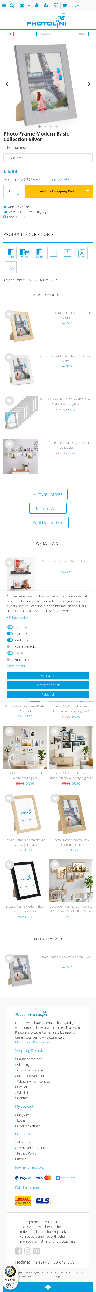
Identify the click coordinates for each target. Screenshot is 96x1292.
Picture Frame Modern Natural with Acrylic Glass (25, 842)
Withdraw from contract (34, 1081)
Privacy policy (18, 617)
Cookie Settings (28, 1126)
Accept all (48, 675)
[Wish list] (56, 5)
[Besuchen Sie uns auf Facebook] (19, 1252)
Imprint (22, 1159)
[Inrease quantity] (18, 188)
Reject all (48, 694)
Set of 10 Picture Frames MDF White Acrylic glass (25, 775)
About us (23, 1142)
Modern (82, 33)
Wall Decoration (48, 522)
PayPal (19, 653)
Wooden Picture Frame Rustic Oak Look (25, 708)
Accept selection (48, 685)
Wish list (9, 318)
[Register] (47, 5)
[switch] (10, 1285)
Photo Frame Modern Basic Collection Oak (70, 842)
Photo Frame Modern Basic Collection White (65, 358)
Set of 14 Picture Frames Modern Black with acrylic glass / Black (71, 776)
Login (21, 1120)
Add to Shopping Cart (57, 191)
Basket (22, 1087)
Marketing (21, 640)
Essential (20, 627)
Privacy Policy (26, 1153)
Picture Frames (45, 33)
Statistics (21, 633)
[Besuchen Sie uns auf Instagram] (28, 1252)
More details (16, 666)
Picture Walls (48, 508)
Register (23, 1115)
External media (25, 646)
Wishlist (22, 1092)
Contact (23, 1098)
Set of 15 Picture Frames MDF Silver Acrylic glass (65, 445)
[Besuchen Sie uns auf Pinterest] (37, 1252)
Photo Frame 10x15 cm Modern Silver (65, 957)
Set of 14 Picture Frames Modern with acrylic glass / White (71, 709)
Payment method (29, 1059)
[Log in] (37, 5)
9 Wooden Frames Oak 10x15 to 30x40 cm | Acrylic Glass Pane (71, 908)
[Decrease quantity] (18, 194)
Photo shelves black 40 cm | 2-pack (65, 561)
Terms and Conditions (33, 1148)
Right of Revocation (31, 1076)
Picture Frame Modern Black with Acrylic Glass (25, 908)
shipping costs (58, 179)
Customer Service (30, 1070)
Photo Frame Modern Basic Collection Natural (65, 315)
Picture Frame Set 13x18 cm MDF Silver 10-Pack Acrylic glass (66, 401)
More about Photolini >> (32, 1042)
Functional (21, 659)
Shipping (23, 1064)
